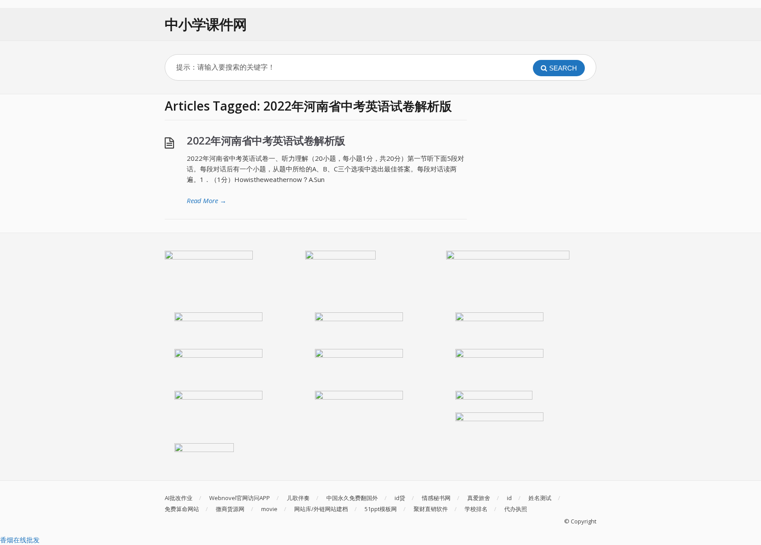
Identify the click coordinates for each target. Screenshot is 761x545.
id (509, 498)
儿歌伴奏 (298, 498)
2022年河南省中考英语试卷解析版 (266, 140)
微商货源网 (230, 509)
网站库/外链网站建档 (321, 509)
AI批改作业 (178, 498)
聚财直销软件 (431, 509)
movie (269, 509)
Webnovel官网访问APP (239, 498)
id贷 (400, 498)
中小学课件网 (206, 24)
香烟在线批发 (20, 539)
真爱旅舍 (478, 498)
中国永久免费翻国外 (352, 498)
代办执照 (515, 509)
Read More (206, 200)
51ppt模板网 (381, 509)
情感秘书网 (436, 498)
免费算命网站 (182, 509)
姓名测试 (539, 498)
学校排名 (476, 509)
